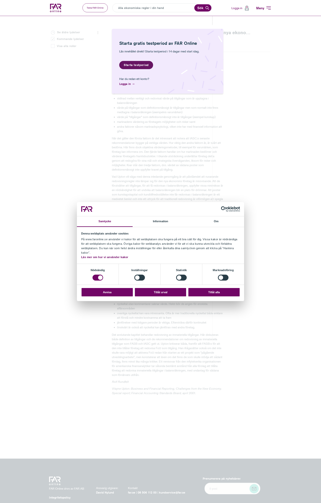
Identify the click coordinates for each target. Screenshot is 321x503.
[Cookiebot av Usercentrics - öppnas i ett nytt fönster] (223, 209)
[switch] (139, 278)
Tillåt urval (160, 292)
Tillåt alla (214, 292)
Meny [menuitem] (260, 8)
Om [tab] (216, 221)
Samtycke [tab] (104, 221)
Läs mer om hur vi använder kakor (104, 257)
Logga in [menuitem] (236, 8)
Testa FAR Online (95, 7)
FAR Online (58, 8)
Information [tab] (160, 221)
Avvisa (107, 292)
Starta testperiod (136, 65)
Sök (200, 8)
